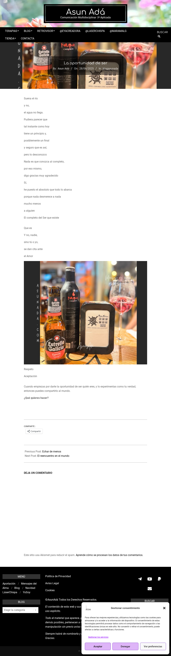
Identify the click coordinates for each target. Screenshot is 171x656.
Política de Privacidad (58, 576)
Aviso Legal (52, 583)
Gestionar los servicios (98, 637)
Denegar (125, 646)
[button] (164, 608)
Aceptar (98, 646)
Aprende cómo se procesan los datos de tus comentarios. (109, 555)
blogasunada (110, 68)
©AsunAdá (51, 599)
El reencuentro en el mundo (53, 455)
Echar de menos (51, 451)
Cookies (50, 590)
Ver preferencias (153, 646)
